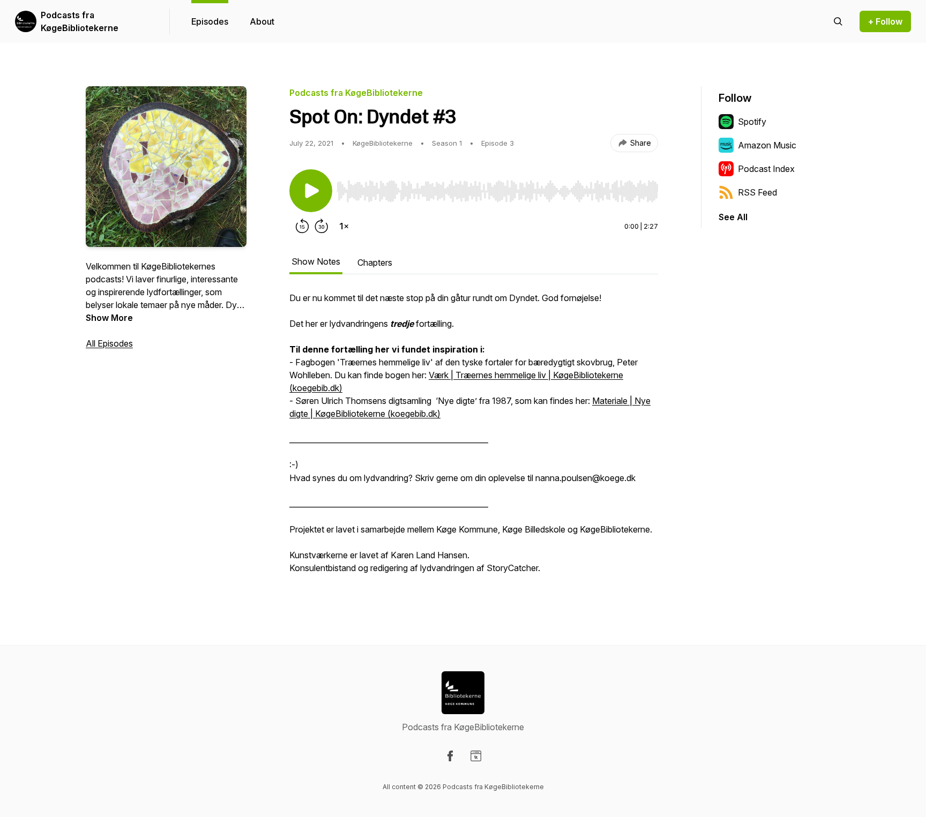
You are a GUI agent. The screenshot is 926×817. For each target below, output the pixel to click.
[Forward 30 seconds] (321, 226)
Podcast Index (766, 168)
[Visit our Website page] (476, 756)
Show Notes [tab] (316, 261)
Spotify (752, 121)
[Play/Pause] (310, 190)
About (262, 21)
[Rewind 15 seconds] (302, 226)
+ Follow (885, 21)
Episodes (209, 21)
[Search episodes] (838, 21)
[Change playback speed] (344, 226)
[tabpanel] (473, 438)
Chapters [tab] (374, 262)
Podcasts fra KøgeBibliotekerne (79, 21)
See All (733, 217)
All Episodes (109, 343)
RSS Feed (757, 192)
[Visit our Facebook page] (450, 756)
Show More (109, 317)
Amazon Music (767, 145)
